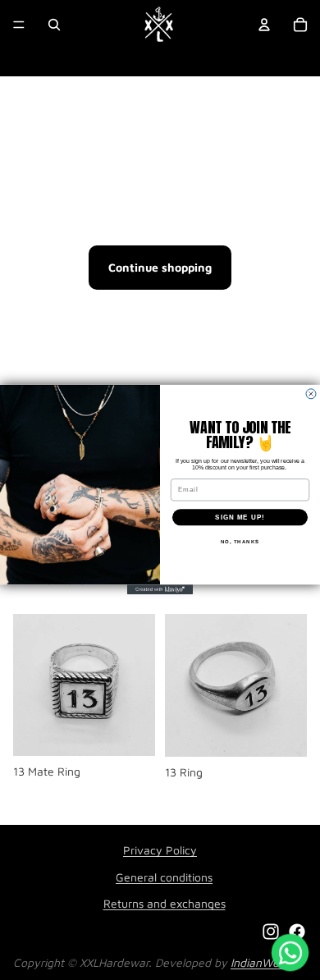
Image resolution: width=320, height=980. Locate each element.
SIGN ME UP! (240, 517)
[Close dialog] (311, 394)
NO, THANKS (240, 542)
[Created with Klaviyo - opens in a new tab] (160, 590)
